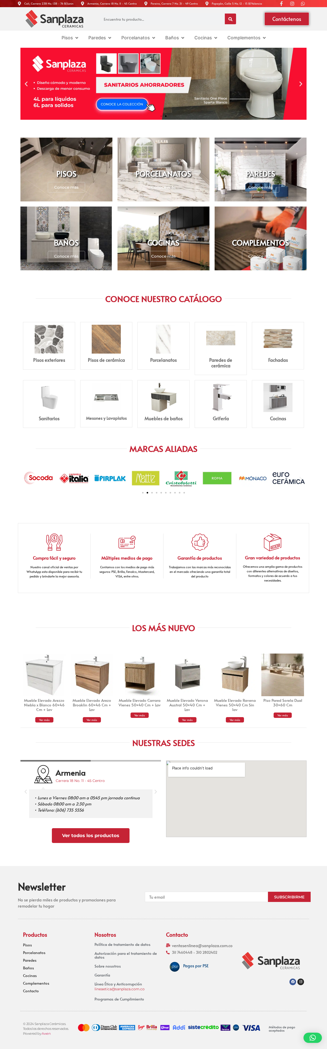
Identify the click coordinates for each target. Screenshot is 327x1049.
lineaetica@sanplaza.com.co (120, 989)
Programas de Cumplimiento (119, 999)
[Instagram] (300, 982)
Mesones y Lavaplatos (106, 418)
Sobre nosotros (108, 966)
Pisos (27, 944)
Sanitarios (49, 418)
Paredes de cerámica (220, 363)
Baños (28, 967)
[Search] (230, 19)
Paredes (30, 960)
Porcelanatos (163, 360)
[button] (26, 83)
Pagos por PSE (195, 965)
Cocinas (278, 418)
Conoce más (66, 187)
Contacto (31, 990)
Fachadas (278, 360)
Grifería (221, 418)
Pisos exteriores (49, 360)
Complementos (36, 983)
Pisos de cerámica (106, 360)
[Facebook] (292, 982)
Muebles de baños (164, 418)
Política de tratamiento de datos (122, 944)
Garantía (102, 975)
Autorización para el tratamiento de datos (126, 955)
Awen (46, 1033)
